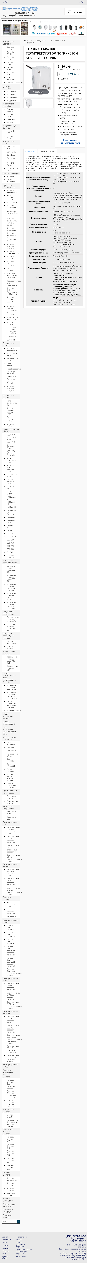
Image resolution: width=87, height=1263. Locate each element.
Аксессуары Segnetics (8, 105)
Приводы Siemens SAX (10, 1139)
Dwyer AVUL (11, 337)
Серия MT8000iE (11, 760)
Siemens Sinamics (10, 556)
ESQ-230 (10, 540)
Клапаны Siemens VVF (10, 1160)
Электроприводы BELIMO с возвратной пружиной (13, 1029)
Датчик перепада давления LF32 (11, 411)
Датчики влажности (11, 229)
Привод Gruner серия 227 (11, 935)
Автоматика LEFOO (8, 396)
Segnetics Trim (11, 74)
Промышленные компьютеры (10, 792)
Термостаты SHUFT (12, 355)
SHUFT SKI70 (9, 493)
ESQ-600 (10, 549)
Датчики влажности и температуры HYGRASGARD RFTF (12, 211)
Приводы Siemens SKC (10, 1146)
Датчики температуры (12, 191)
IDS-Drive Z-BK (11, 498)
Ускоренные (12, 917)
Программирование (13, 83)
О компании (6, 1240)
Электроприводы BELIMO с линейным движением (13, 1049)
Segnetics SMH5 (11, 53)
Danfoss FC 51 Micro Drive (11, 482)
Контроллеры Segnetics (9, 42)
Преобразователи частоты (11, 430)
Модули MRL (12, 101)
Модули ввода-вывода (9, 127)
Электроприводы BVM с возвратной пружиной (13, 987)
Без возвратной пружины (11, 905)
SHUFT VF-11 (11, 488)
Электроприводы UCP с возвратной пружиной (13, 840)
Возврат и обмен (6, 1257)
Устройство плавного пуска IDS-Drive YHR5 (11, 605)
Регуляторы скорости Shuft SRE (11, 381)
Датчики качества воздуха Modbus (13, 331)
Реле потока (10, 270)
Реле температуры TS (12, 403)
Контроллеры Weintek (12, 755)
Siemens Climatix (10, 1116)
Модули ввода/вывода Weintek (10, 777)
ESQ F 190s (11, 537)
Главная (5, 1237)
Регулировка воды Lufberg (8, 613)
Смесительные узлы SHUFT (9, 1205)
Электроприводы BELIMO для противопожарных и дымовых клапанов (13, 1039)
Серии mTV (11, 751)
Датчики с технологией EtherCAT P (12, 276)
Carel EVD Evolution (10, 164)
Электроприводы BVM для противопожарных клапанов (13, 1005)
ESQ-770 (10, 546)
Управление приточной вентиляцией (12, 687)
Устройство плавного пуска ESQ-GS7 (11, 569)
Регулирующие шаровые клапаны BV (13, 619)
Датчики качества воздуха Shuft (10, 389)
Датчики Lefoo (10, 425)
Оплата (4, 1243)
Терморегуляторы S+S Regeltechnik (13, 283)
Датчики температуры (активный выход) (12, 222)
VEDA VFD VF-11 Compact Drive (11, 445)
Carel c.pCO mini (11, 148)
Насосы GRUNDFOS (8, 1199)
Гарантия (5, 1248)
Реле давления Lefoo (10, 419)
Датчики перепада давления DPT (11, 300)
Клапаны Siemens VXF (10, 1167)
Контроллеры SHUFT (12, 360)
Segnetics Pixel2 (11, 68)
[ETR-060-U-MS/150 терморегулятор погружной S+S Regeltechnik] (28, 103)
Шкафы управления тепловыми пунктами (11, 705)
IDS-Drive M (11, 517)
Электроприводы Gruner (10, 921)
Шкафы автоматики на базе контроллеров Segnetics (9, 677)
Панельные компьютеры (12, 797)
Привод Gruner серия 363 (11, 942)
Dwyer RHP (11, 340)
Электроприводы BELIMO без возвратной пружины (13, 1020)
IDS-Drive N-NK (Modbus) (11, 512)
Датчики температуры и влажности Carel (12, 237)
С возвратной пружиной (11, 912)
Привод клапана (10, 647)
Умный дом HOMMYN (8, 1210)
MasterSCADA (12, 177)
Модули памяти (10, 115)
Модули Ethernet (10, 137)
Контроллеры (21, 1237)
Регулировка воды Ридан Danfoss (8, 635)
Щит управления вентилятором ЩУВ (9, 730)
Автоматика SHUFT (8, 344)
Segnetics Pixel (11, 63)
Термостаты (12, 203)
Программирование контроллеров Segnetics (21, 1252)
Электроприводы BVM (10, 979)
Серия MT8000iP (11, 744)
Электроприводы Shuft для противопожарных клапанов (13, 891)
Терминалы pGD (11, 818)
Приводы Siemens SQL (10, 1153)
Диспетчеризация (11, 173)
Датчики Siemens (6, 1174)
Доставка (6, 1246)
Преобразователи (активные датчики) (13, 371)
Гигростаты (11, 376)
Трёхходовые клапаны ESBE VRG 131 (12, 660)
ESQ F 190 (11, 534)
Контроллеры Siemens (9, 1110)
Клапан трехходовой (12, 642)
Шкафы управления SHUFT (8, 716)
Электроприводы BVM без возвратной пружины (13, 996)
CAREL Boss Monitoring (11, 181)
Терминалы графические (8, 807)
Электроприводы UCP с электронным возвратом (13, 849)
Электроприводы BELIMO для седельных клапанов (13, 1058)
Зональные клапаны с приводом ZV (11, 627)
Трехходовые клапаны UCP (12, 668)
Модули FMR (12, 97)
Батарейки (11, 119)
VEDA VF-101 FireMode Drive (10, 468)
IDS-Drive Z (11, 531)
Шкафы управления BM (10, 723)
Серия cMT (11, 748)
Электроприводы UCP (10, 823)
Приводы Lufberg (7, 898)
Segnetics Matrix (11, 48)
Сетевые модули (10, 110)
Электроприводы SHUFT (10, 865)
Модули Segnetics (7, 87)
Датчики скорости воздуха (11, 264)
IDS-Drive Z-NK (11, 503)
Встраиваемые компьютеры (13, 802)
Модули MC (11, 94)
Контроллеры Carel (9, 142)
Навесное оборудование (9, 186)
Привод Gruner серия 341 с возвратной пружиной (11, 951)
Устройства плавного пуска (10, 561)
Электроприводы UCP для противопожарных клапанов (13, 858)
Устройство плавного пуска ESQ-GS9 (11, 578)
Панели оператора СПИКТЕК (11, 785)
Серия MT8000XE (11, 765)
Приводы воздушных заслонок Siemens (8, 1073)
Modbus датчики (10, 324)
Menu (5, 2)
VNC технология (11, 79)
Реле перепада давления (11, 197)
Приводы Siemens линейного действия (11, 1103)
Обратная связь (5, 1252)
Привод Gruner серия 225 (11, 927)
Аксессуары (21, 1256)
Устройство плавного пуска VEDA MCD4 (11, 596)
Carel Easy (11, 155)
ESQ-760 (10, 543)
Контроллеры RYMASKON (12, 318)
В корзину (73, 74)
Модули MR (11, 91)
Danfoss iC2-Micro (12, 476)
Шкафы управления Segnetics (20, 1245)
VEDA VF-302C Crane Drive (11, 460)
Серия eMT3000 (10, 770)
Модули (19, 1240)
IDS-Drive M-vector (11, 521)
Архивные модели (7, 1216)
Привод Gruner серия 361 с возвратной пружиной (11, 962)
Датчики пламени (10, 1189)
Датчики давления (10, 257)
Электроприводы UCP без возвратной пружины (13, 831)
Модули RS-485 (11, 132)
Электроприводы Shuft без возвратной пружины (13, 873)
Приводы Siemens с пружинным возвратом (11, 1094)
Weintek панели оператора (9, 738)
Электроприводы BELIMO (10, 1012)
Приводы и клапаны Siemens (8, 1131)
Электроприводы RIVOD (10, 1065)
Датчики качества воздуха (10, 246)
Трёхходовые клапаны (9, 652)
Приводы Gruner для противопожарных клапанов (13, 972)
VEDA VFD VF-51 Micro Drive (11, 437)
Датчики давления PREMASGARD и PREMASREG (12, 310)
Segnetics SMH (11, 58)
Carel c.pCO (11, 152)
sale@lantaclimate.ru (27, 16)
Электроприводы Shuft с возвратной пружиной (13, 882)
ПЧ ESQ (10, 552)
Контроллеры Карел (12, 169)
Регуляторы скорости (11, 159)
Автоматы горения (11, 1194)
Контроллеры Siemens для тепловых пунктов (12, 1123)
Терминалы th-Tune (11, 813)
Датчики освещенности (13, 252)
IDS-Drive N (11, 507)
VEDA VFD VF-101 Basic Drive (11, 453)
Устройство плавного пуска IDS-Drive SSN (11, 587)
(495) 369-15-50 (25, 13)
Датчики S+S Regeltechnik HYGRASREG (12, 291)
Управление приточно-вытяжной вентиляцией (12, 695)
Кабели (10, 122)
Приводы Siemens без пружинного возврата (12, 1084)
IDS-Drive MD (10, 527)
